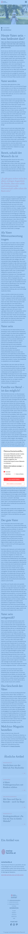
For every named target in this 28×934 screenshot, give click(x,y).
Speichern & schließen (14, 484)
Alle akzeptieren (14, 479)
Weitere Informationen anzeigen (13, 466)
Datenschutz (7, 467)
